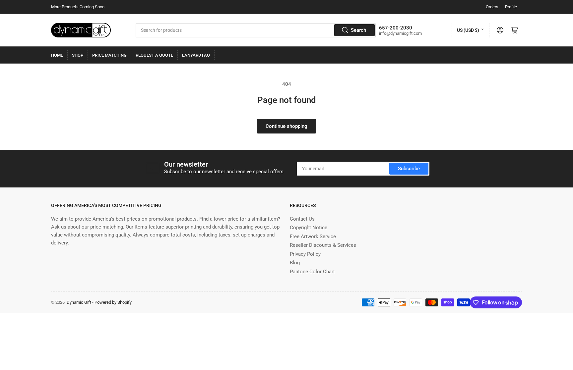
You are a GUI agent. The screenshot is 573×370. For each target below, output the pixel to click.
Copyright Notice (308, 228)
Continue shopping (286, 126)
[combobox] (256, 30)
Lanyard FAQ (196, 55)
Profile (511, 6)
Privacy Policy (305, 254)
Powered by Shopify (113, 302)
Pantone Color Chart (312, 272)
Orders (492, 6)
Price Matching (109, 55)
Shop (77, 55)
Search (358, 30)
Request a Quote (154, 55)
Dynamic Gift (79, 302)
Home (57, 55)
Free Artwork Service (313, 236)
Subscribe (409, 169)
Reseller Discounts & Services (323, 245)
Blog (295, 263)
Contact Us (302, 219)
